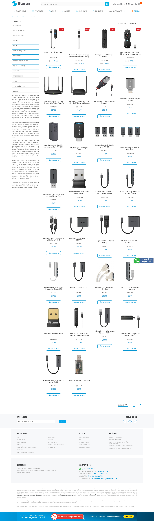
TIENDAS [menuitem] (136, 11)
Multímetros (69, 496)
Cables (19, 445)
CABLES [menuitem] (66, 11)
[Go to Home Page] (13, 17)
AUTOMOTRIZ (51, 447)
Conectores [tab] (17, 56)
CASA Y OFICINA (52, 442)
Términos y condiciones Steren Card (120, 448)
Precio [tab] (15, 41)
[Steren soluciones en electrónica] (21, 3)
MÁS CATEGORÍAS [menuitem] (115, 11)
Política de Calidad (84, 447)
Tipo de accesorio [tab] (19, 31)
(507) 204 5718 (102, 471)
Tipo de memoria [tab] (18, 36)
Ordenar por (122, 23)
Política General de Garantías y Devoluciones (119, 442)
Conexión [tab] (16, 91)
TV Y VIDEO (20, 450)
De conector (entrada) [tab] (20, 61)
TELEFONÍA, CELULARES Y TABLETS (26, 447)
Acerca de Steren (84, 437)
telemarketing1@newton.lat (104, 478)
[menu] (77, 11)
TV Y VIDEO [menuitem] (38, 11)
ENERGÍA (50, 440)
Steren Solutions (84, 445)
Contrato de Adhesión (116, 437)
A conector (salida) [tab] (19, 51)
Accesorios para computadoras (92, 494)
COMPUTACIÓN (21, 17)
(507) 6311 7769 (88, 469)
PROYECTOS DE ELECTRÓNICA (56, 445)
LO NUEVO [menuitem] (98, 11)
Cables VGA (20, 496)
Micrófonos (39, 496)
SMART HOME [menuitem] (20, 11)
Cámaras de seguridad (131, 494)
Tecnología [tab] (17, 26)
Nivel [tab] (15, 81)
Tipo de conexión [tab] (18, 76)
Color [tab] (15, 46)
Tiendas (81, 440)
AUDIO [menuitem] (53, 11)
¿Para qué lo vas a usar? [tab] (21, 86)
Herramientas (21, 442)
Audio (19, 437)
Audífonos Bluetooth (29, 496)
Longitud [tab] (16, 71)
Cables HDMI (111, 494)
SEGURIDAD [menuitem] (82, 11)
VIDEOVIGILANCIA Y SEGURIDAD (25, 452)
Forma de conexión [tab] (19, 66)
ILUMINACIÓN (51, 437)
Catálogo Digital (84, 442)
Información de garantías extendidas (121, 446)
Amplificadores (62, 496)
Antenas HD (104, 494)
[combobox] (75, 4)
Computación (21, 440)
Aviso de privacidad (115, 440)
